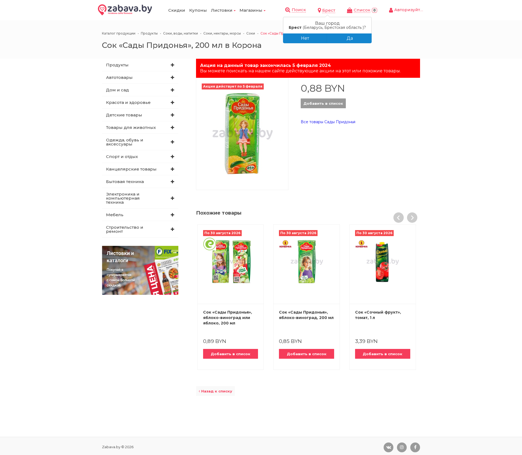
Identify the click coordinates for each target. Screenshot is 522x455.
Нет (305, 38)
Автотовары (119, 77)
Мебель (114, 214)
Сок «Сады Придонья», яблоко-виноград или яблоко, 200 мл (227, 318)
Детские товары (124, 114)
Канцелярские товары (131, 169)
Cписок (362, 10)
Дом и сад (117, 89)
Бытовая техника (125, 181)
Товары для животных (131, 127)
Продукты (117, 64)
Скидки (176, 10)
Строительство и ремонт (124, 229)
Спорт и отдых (122, 156)
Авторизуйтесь (411, 9)
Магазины (251, 10)
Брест (328, 10)
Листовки (221, 10)
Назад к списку (216, 391)
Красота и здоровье (128, 102)
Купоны (198, 10)
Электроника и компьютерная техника (123, 198)
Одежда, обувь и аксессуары (124, 142)
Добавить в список (323, 103)
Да (350, 38)
